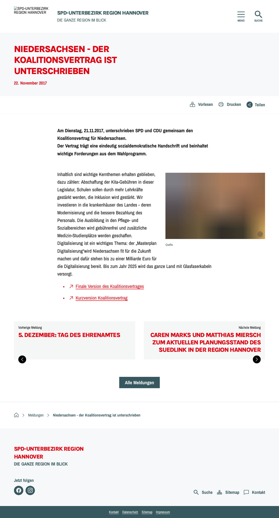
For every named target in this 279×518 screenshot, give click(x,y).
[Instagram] (30, 490)
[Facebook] (18, 490)
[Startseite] (16, 415)
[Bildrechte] (260, 234)
